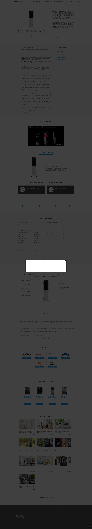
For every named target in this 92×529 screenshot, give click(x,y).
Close (66, 260)
